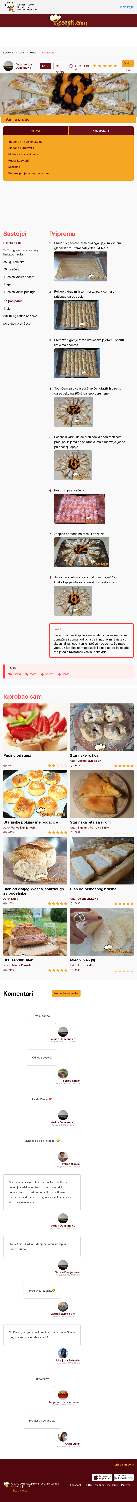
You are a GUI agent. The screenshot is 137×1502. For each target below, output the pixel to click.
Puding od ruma (35, 735)
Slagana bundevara (21, 147)
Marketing (16, 1486)
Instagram (112, 1485)
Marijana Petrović (68, 1360)
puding (17, 673)
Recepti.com (68, 20)
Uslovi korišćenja (49, 1483)
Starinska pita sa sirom (102, 802)
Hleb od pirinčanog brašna (102, 871)
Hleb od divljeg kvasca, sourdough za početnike (35, 871)
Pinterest (126, 1485)
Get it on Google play (124, 1477)
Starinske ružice (102, 735)
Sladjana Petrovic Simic (63, 1402)
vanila (65, 673)
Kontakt (27, 1486)
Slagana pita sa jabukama (25, 141)
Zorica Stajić (71, 1080)
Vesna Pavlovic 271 (63, 1313)
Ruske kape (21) (18, 160)
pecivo (49, 673)
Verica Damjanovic (24, 66)
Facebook (75, 1485)
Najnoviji (35, 130)
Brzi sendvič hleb (35, 940)
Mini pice (14, 166)
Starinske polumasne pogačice (35, 802)
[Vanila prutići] (89, 266)
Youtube (99, 1485)
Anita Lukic (72, 1443)
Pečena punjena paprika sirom (28, 173)
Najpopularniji (101, 130)
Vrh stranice (123, 1464)
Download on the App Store (102, 1477)
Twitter (88, 1485)
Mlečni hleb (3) (102, 940)
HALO (25, 1490)
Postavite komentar (66, 993)
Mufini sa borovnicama (23, 154)
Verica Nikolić (71, 1163)
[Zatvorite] (3, 7)
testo (33, 673)
